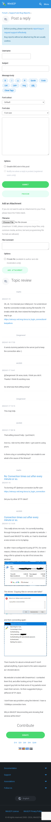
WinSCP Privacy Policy (33, 811)
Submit (25, 184)
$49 (24, 743)
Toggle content (25, 768)
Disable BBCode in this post (18, 166)
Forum (5, 13)
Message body (8, 75)
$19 (15, 743)
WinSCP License (12, 811)
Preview (25, 194)
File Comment (7, 240)
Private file (22, 261)
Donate (25, 735)
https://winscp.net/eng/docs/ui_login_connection (24, 491)
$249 (34, 743)
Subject (5, 63)
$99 (29, 743)
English (25, 798)
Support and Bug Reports (19, 13)
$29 (20, 743)
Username (6, 51)
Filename (6, 218)
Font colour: (7, 97)
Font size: (6, 108)
